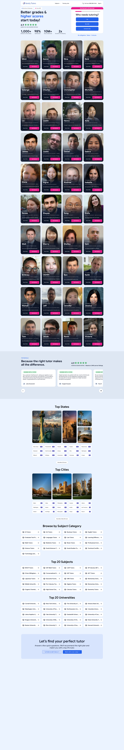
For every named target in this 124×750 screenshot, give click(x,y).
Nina (66, 59)
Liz (23, 121)
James (25, 152)
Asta (87, 121)
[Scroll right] (101, 391)
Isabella (88, 182)
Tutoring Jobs (65, 3)
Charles (46, 90)
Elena (24, 182)
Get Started (34, 66)
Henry (67, 121)
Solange (25, 90)
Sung (66, 213)
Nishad (25, 306)
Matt (24, 244)
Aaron (46, 59)
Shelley (67, 244)
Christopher (69, 90)
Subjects (57, 3)
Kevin (66, 336)
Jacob (46, 336)
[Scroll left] (23, 391)
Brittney (25, 275)
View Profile (25, 66)
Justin (46, 121)
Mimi (24, 59)
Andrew (67, 182)
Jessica (88, 306)
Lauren (46, 275)
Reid (87, 59)
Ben (65, 275)
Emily (87, 213)
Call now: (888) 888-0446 (90, 3)
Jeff (45, 306)
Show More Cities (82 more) (62, 518)
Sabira (88, 152)
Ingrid (46, 182)
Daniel (67, 152)
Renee (25, 213)
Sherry (46, 244)
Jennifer (68, 306)
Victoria (88, 336)
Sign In (99, 3)
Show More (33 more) (62, 462)
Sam (87, 244)
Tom (24, 336)
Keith (87, 275)
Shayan (46, 213)
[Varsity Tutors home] (29, 3)
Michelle (89, 90)
